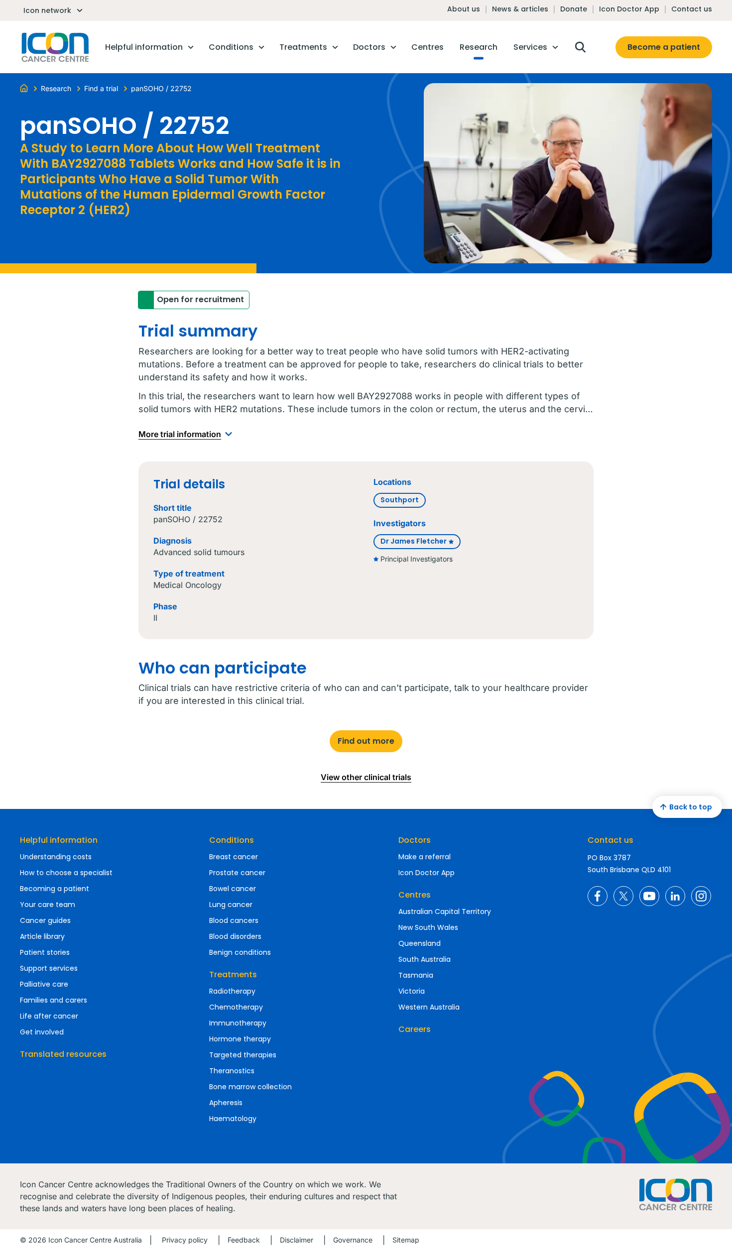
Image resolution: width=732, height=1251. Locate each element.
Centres (414, 895)
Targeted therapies (242, 1055)
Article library (42, 936)
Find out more (366, 741)
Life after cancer (49, 1016)
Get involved (42, 1032)
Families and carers (53, 1000)
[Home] (24, 87)
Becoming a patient (54, 889)
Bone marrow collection (250, 1087)
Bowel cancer (232, 889)
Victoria (411, 991)
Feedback (244, 1240)
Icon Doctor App (629, 9)
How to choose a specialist (66, 873)
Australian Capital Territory (444, 911)
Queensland (419, 943)
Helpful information (59, 840)
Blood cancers (233, 920)
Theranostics (231, 1071)
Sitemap (405, 1240)
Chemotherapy (236, 1007)
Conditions (231, 840)
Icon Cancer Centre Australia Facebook (598, 896)
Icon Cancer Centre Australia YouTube (649, 896)
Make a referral (424, 857)
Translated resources (63, 1054)
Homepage (54, 47)
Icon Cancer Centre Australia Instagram (701, 896)
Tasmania (415, 975)
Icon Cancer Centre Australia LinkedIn (675, 896)
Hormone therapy (240, 1039)
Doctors (414, 840)
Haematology (232, 1119)
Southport (399, 500)
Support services (49, 968)
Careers (414, 1029)
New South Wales (428, 927)
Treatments (233, 974)
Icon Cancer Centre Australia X (623, 896)
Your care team (47, 905)
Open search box (580, 47)
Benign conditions (240, 952)
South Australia (424, 959)
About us (463, 9)
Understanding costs (56, 857)
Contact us (691, 9)
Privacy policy (185, 1240)
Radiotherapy (232, 991)
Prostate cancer (237, 873)
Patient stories (45, 952)
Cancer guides (45, 920)
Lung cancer (230, 905)
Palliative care (44, 984)
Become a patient (663, 47)
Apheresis (226, 1103)
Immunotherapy (237, 1023)
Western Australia (429, 1007)
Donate (573, 9)
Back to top (690, 807)
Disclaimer (296, 1240)
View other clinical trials (366, 777)
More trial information (179, 434)
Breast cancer (233, 857)
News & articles (520, 9)
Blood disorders (235, 936)
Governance (352, 1240)
